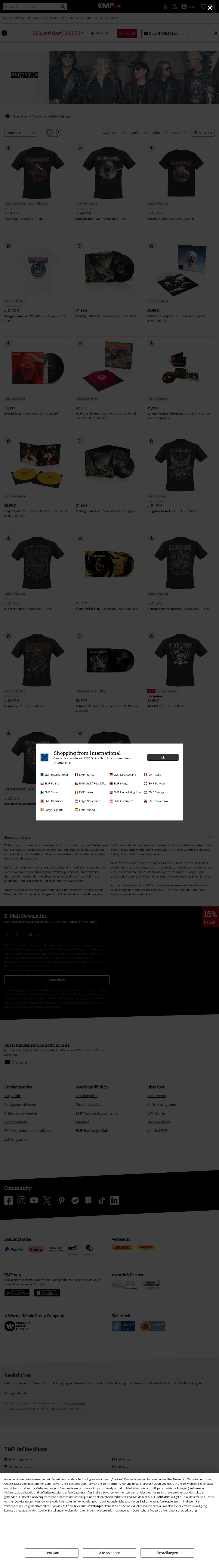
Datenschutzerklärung (183, 1510)
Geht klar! (51, 1553)
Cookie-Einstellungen (51, 1510)
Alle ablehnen (109, 1553)
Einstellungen (167, 1552)
